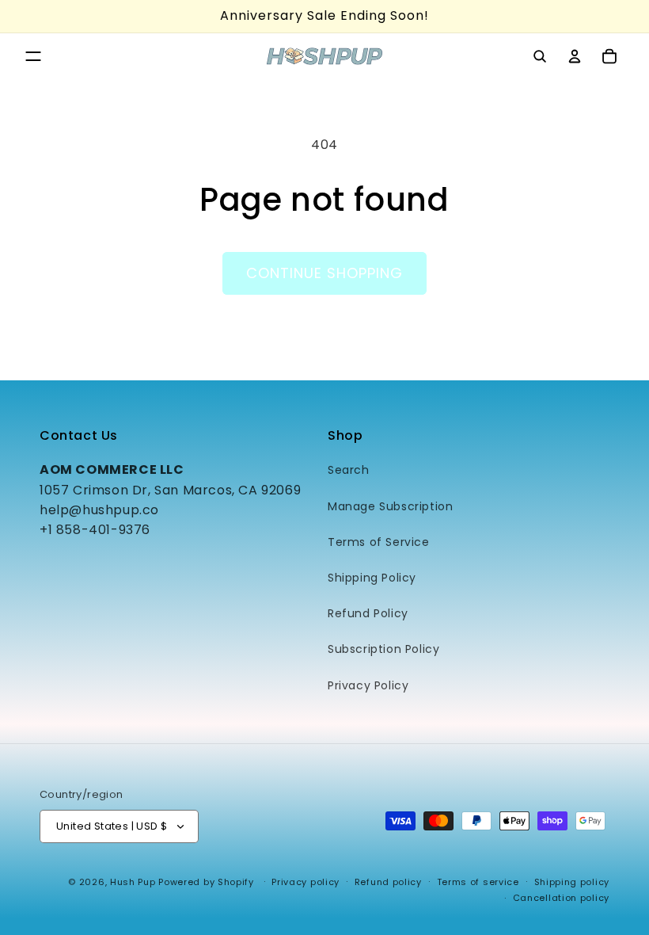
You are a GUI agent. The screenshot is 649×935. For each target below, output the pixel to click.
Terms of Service (379, 542)
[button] (33, 56)
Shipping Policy (372, 578)
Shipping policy (572, 882)
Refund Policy (368, 613)
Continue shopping (324, 273)
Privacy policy (305, 882)
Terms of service (478, 882)
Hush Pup (133, 882)
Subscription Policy (383, 649)
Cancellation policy (561, 897)
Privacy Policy (368, 685)
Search (349, 470)
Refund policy (388, 882)
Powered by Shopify (206, 882)
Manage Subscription (390, 506)
